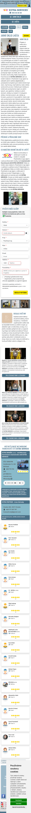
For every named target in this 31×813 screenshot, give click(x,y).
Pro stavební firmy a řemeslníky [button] (15, 438)
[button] (4, 27)
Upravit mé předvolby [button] (18, 807)
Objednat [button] (26, 36)
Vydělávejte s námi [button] (22, 5)
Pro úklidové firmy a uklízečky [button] (15, 406)
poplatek (11, 281)
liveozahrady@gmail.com (12, 512)
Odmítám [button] (18, 803)
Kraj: (3, 238)
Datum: (4, 230)
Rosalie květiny (20, 313)
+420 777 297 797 (11, 509)
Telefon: (4, 260)
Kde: (3, 245)
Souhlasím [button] (19, 800)
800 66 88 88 (17, 13)
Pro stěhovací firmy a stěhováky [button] (15, 375)
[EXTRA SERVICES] (15, 10)
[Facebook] (3, 796)
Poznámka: (6, 267)
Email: (4, 253)
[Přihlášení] (29, 5)
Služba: (4, 222)
